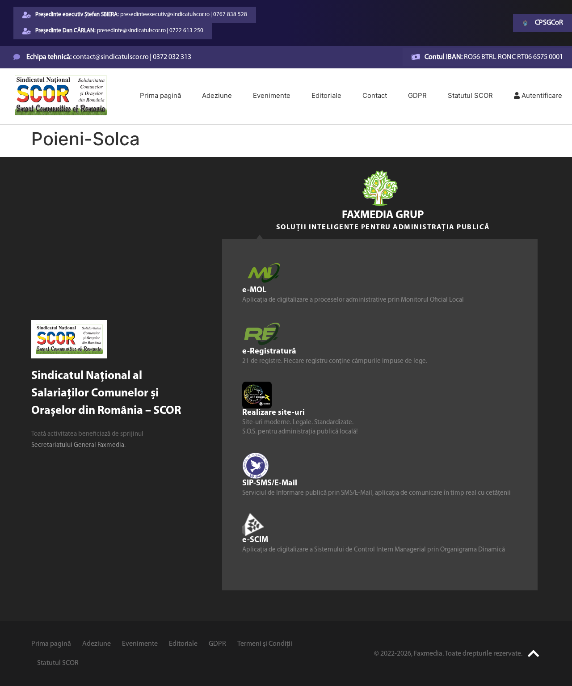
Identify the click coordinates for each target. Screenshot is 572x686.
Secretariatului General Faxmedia (77, 445)
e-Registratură (269, 351)
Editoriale (326, 95)
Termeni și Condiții (264, 644)
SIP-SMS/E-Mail (269, 483)
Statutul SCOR (470, 95)
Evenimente (271, 95)
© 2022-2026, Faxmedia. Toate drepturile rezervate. (448, 653)
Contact (374, 95)
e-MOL (254, 290)
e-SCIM (255, 540)
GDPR (417, 95)
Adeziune (217, 95)
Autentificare (541, 95)
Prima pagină (160, 95)
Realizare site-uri (273, 412)
